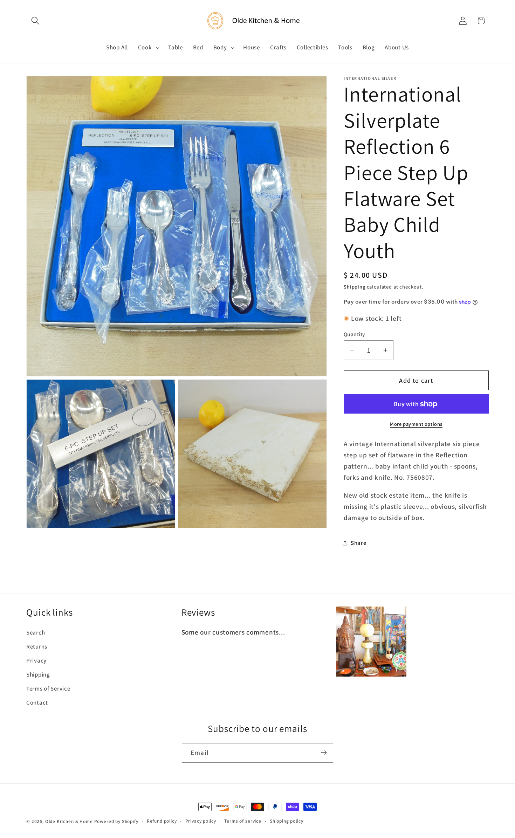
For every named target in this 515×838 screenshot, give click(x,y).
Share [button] (358, 543)
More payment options (416, 424)
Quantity (354, 334)
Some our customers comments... (233, 632)
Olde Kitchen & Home (69, 821)
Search (35, 633)
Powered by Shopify (116, 821)
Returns (36, 647)
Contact (37, 703)
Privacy (36, 661)
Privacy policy (200, 821)
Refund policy (162, 821)
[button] (35, 21)
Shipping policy (286, 821)
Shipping (354, 286)
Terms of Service (48, 689)
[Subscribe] (323, 752)
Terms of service (242, 821)
